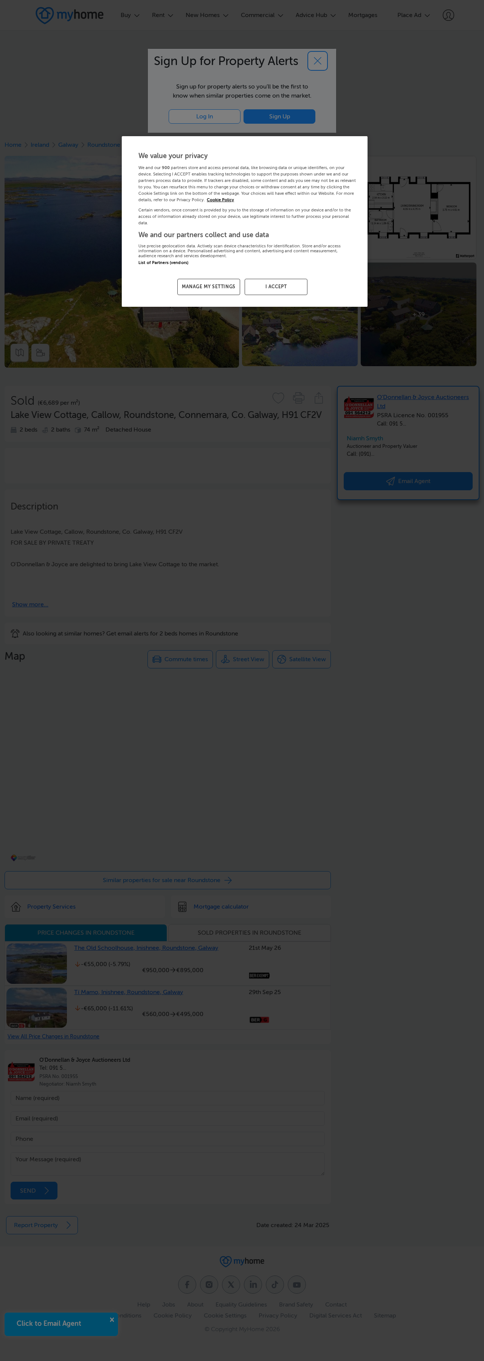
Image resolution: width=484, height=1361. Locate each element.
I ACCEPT (276, 286)
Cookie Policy (220, 199)
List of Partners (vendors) (163, 262)
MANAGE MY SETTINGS (209, 286)
